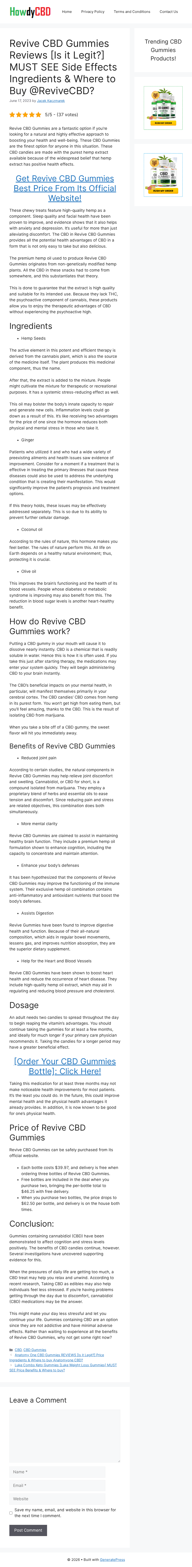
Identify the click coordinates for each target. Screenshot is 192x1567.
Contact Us (169, 11)
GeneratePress (112, 1559)
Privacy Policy (92, 11)
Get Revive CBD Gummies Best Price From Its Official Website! (65, 188)
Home (67, 11)
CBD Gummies (34, 1350)
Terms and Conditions (132, 11)
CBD (18, 1350)
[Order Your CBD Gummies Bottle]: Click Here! (65, 1066)
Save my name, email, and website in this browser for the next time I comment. (65, 1512)
